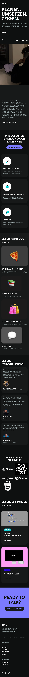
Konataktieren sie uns (14, 608)
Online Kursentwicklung (12, 534)
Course (7, 529)
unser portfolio (14, 147)
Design (7, 570)
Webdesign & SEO (11, 574)
